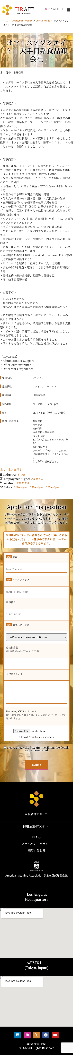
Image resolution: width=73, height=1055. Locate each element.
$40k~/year (37, 487)
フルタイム (37, 479)
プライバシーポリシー (36, 843)
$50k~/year (53, 487)
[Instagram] (27, 1035)
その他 (21, 474)
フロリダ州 (23, 483)
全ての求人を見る (11, 469)
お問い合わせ (36, 850)
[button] (68, 10)
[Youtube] (55, 1035)
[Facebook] (45, 1035)
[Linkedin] (17, 1035)
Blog (36, 837)
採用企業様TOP (34, 826)
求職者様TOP (33, 814)
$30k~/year (21, 487)
